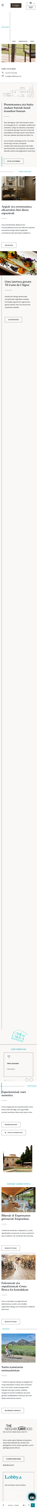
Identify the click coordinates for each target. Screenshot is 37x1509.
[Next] (35, 27)
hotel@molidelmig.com (13, 76)
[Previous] (27, 1079)
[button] (33, 1505)
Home (3, 69)
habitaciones (23, 41)
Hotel (14, 41)
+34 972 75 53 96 (11, 73)
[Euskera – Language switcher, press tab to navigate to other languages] (34, 3)
